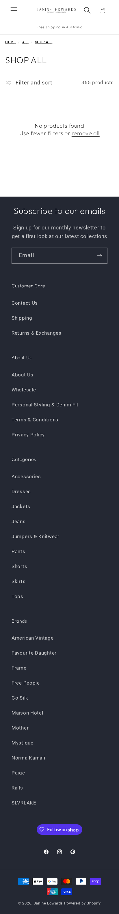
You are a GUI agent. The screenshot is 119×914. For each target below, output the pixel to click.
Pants (18, 551)
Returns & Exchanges (37, 333)
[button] (14, 10)
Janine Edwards (48, 903)
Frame (19, 668)
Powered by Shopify (82, 903)
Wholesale (24, 390)
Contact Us (25, 303)
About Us (23, 375)
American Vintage (33, 638)
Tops (17, 596)
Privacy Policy (28, 435)
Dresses (21, 491)
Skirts (18, 581)
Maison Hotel (27, 713)
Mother (20, 728)
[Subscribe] (99, 256)
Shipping (22, 318)
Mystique (23, 743)
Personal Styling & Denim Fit (45, 405)
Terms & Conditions (35, 420)
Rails (17, 788)
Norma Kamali (28, 758)
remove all (86, 133)
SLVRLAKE (24, 803)
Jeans (19, 521)
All (25, 42)
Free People (26, 683)
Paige (18, 773)
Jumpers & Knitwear (36, 536)
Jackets (21, 506)
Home (10, 42)
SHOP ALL (44, 42)
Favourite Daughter (34, 653)
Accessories (26, 476)
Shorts (19, 566)
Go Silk (20, 698)
